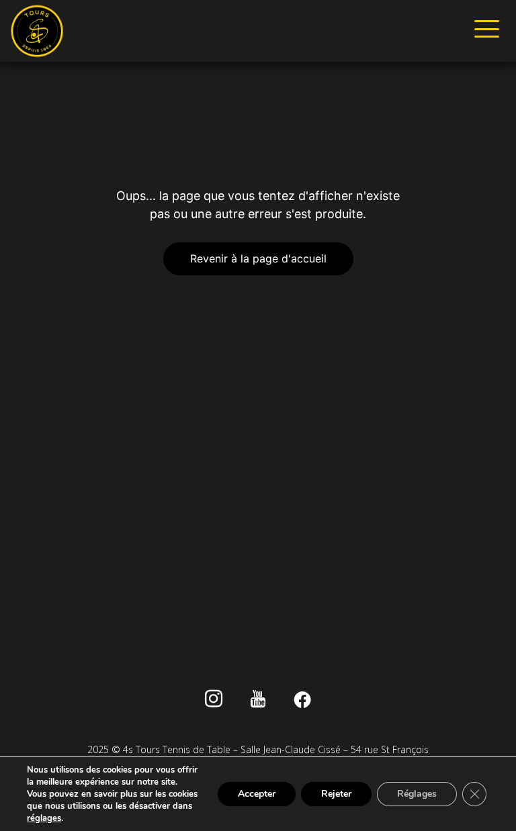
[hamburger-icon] (484, 31)
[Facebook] (303, 700)
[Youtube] (258, 700)
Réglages (417, 793)
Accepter (256, 793)
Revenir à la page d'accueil (258, 258)
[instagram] (214, 700)
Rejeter (336, 793)
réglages (44, 818)
